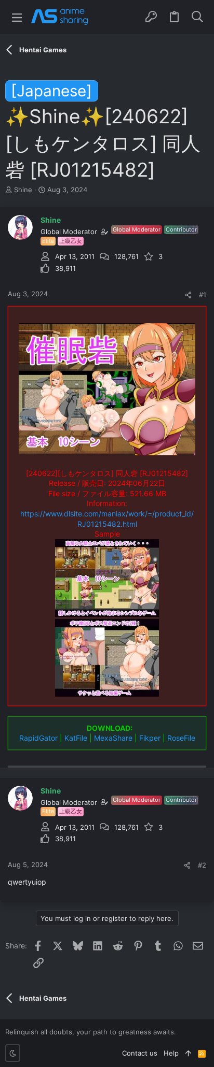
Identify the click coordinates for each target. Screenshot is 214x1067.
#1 (202, 295)
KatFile (75, 737)
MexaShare (113, 737)
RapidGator (38, 737)
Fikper (149, 737)
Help (171, 1053)
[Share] (188, 295)
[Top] (188, 1053)
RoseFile (181, 737)
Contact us (139, 1053)
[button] (17, 17)
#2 (202, 865)
